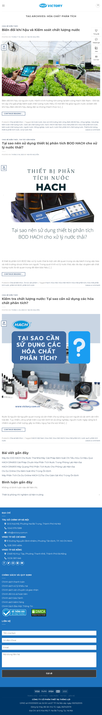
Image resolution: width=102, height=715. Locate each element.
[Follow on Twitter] (9, 563)
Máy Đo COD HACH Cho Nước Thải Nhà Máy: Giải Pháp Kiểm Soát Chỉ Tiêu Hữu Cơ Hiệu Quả (47, 458)
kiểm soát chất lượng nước (12, 127)
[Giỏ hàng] (98, 6)
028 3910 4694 (14, 545)
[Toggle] (99, 495)
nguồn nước (28, 127)
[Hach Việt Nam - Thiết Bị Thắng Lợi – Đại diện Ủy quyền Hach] (51, 5)
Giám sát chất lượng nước (34, 125)
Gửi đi (49, 673)
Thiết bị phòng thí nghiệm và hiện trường (22, 495)
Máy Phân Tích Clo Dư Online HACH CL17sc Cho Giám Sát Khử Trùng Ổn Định (40, 475)
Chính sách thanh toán (13, 582)
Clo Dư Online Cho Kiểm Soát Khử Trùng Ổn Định (26, 471)
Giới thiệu (43, 696)
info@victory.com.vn (17, 532)
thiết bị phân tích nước (11, 130)
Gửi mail (96, 60)
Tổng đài (96, 34)
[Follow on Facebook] (4, 563)
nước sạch (49, 127)
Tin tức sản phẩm (27, 140)
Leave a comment (92, 130)
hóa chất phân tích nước (88, 125)
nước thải (58, 127)
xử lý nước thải (26, 130)
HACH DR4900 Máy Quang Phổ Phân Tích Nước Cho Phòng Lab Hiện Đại (38, 467)
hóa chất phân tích (70, 125)
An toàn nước (37, 122)
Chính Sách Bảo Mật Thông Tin (17, 606)
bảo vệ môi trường (50, 122)
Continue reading (13, 114)
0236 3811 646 (14, 558)
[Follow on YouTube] (22, 563)
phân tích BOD (16, 285)
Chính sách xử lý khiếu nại (15, 586)
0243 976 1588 (14, 528)
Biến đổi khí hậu (73, 122)
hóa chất (54, 283)
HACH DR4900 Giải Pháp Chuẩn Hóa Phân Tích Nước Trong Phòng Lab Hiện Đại (42, 462)
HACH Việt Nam (56, 125)
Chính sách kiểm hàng (13, 602)
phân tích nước (29, 285)
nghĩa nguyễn (33, 37)
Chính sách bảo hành (12, 598)
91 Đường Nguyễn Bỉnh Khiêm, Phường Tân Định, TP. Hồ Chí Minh (39, 541)
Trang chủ (32, 696)
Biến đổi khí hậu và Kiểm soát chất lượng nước (41, 30)
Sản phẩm (54, 696)
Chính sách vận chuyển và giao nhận (20, 590)
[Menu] (3, 5)
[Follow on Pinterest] (18, 563)
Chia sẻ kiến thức (10, 26)
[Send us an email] (13, 563)
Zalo (96, 51)
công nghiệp (85, 122)
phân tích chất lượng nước (72, 127)
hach (47, 125)
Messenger (96, 43)
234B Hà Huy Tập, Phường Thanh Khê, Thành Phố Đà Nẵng (36, 554)
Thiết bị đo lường (90, 127)
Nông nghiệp (39, 127)
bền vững (62, 122)
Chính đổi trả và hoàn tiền (14, 594)
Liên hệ (71, 696)
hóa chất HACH (65, 283)
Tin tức (63, 696)
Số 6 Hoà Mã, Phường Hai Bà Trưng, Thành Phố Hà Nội (34, 524)
